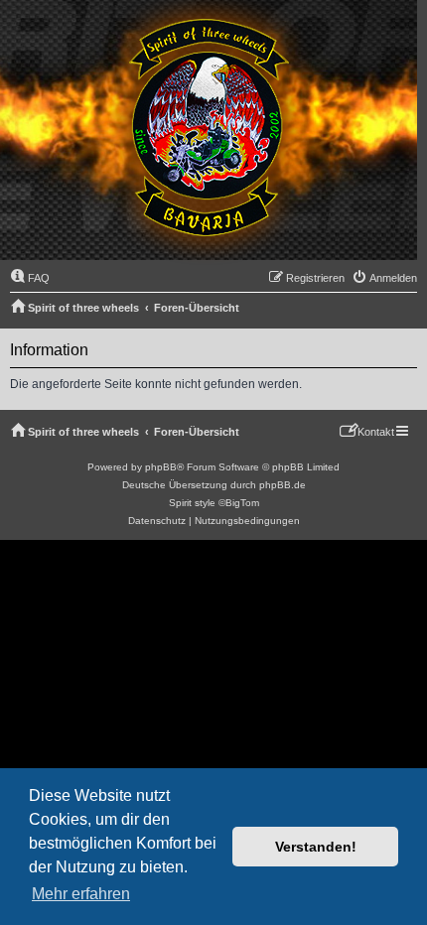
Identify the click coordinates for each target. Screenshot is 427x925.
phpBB (161, 467)
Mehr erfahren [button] (81, 893)
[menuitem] (30, 278)
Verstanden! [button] (315, 847)
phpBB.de (282, 484)
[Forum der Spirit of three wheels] (208, 132)
